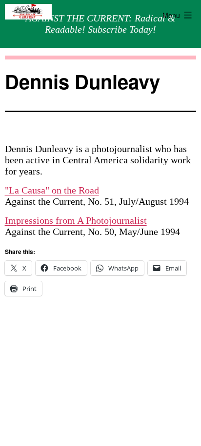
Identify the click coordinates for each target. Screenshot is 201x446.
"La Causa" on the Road (52, 190)
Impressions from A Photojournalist (76, 220)
